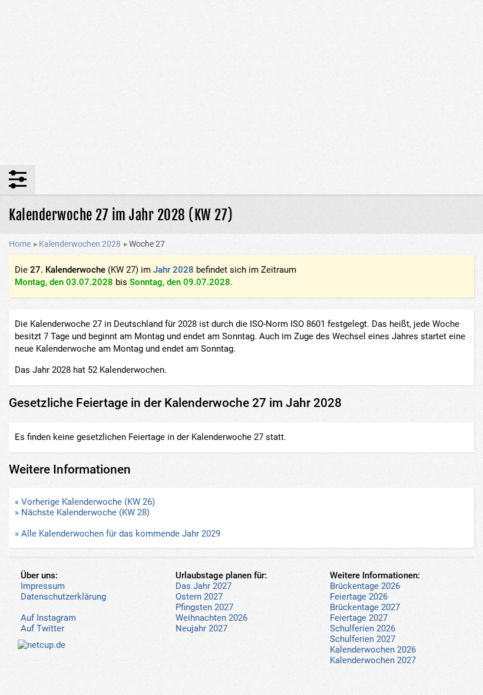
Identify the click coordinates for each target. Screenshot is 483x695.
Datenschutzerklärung (63, 596)
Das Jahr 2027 (203, 586)
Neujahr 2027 (201, 628)
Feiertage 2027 (359, 618)
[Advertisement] (241, 82)
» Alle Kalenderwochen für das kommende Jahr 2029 (117, 533)
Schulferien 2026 (362, 628)
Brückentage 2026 (365, 586)
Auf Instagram (48, 618)
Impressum (43, 586)
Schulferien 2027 (362, 639)
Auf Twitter (42, 628)
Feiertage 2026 (359, 596)
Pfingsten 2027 (204, 607)
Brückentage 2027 (365, 607)
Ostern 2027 (199, 596)
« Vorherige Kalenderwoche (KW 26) (85, 502)
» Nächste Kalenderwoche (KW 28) (82, 512)
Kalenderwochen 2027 (373, 660)
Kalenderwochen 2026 (373, 649)
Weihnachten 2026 (211, 618)
